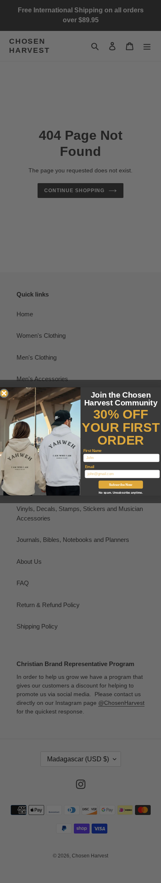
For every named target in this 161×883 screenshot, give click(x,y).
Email (90, 467)
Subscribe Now (120, 485)
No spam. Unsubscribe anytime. (120, 492)
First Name (92, 451)
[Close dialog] (4, 393)
